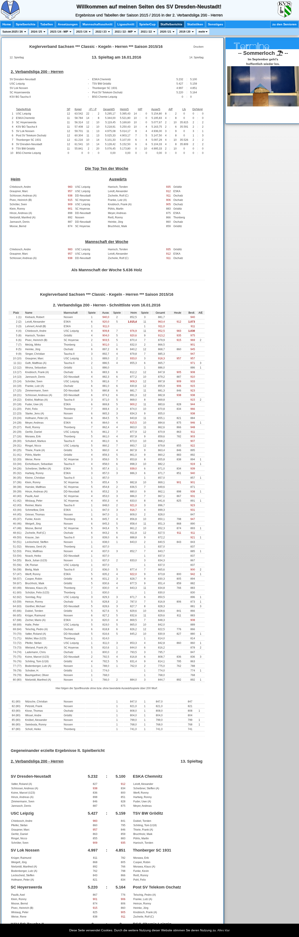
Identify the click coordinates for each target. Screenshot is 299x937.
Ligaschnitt (125, 24)
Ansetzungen (68, 24)
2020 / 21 (166, 31)
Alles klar (223, 930)
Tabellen (46, 24)
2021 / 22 (147, 31)
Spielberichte (25, 24)
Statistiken (195, 24)
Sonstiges (215, 24)
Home (6, 24)
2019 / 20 (185, 31)
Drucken (198, 46)
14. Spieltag (196, 57)
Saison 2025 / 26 (12, 31)
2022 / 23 (101, 31)
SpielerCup (147, 24)
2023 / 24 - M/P (59, 31)
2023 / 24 (82, 31)
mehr (202, 31)
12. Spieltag (17, 57)
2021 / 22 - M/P (124, 31)
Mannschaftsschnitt (98, 24)
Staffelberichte (171, 24)
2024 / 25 (37, 31)
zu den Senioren (284, 24)
